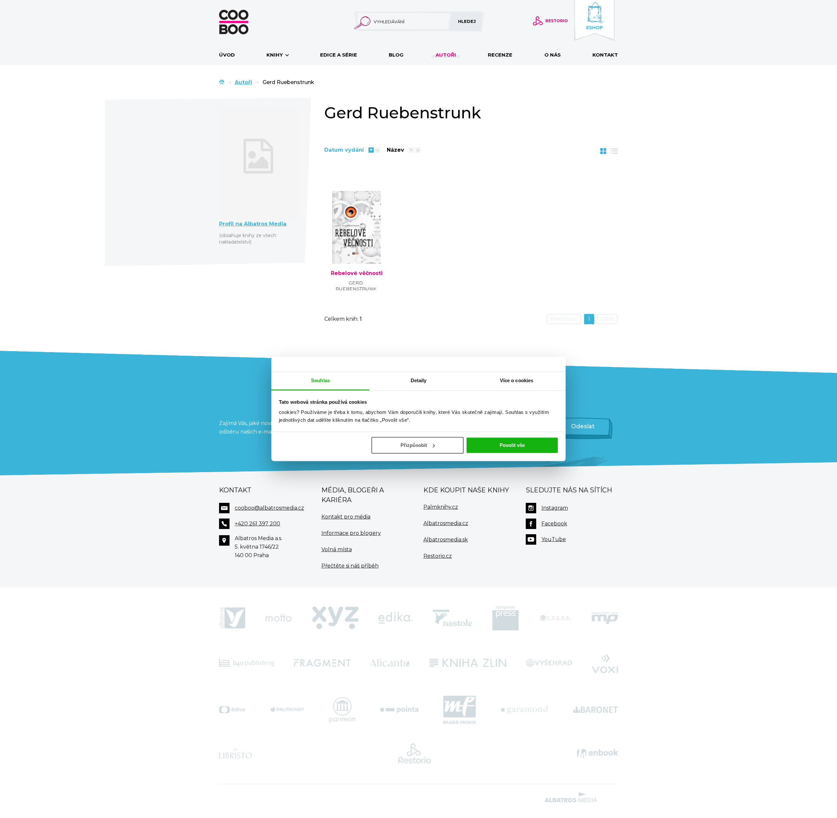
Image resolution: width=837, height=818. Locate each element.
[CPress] (555, 618)
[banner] (244, 22)
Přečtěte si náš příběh (350, 566)
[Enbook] (597, 754)
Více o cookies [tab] (516, 380)
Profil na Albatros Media (252, 224)
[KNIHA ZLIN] (468, 663)
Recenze (500, 55)
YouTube (553, 539)
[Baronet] (595, 710)
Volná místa (336, 549)
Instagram (554, 508)
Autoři (446, 55)
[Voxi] (605, 663)
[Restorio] (414, 754)
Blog (396, 55)
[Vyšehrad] (549, 663)
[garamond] (524, 710)
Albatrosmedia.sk (445, 540)
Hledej (467, 21)
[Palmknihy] (287, 710)
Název (395, 150)
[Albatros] (232, 618)
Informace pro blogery (351, 533)
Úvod (227, 55)
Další (607, 319)
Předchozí (563, 319)
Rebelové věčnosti (357, 273)
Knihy (275, 55)
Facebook (554, 523)
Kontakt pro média (345, 517)
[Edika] (395, 618)
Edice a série (338, 55)
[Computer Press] (505, 618)
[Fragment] (322, 663)
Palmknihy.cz (440, 507)
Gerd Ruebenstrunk (355, 286)
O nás (552, 55)
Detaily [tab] (419, 380)
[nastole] (452, 618)
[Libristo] (235, 754)
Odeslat (583, 426)
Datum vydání (344, 150)
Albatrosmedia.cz (445, 523)
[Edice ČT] (232, 710)
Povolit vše (512, 445)
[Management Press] (605, 618)
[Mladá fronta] (460, 710)
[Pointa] (399, 710)
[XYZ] (335, 618)
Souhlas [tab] (320, 380)
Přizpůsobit (414, 445)
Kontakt (605, 55)
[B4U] (246, 663)
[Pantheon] (342, 710)
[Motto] (278, 618)
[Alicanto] (389, 663)
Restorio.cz (437, 556)
